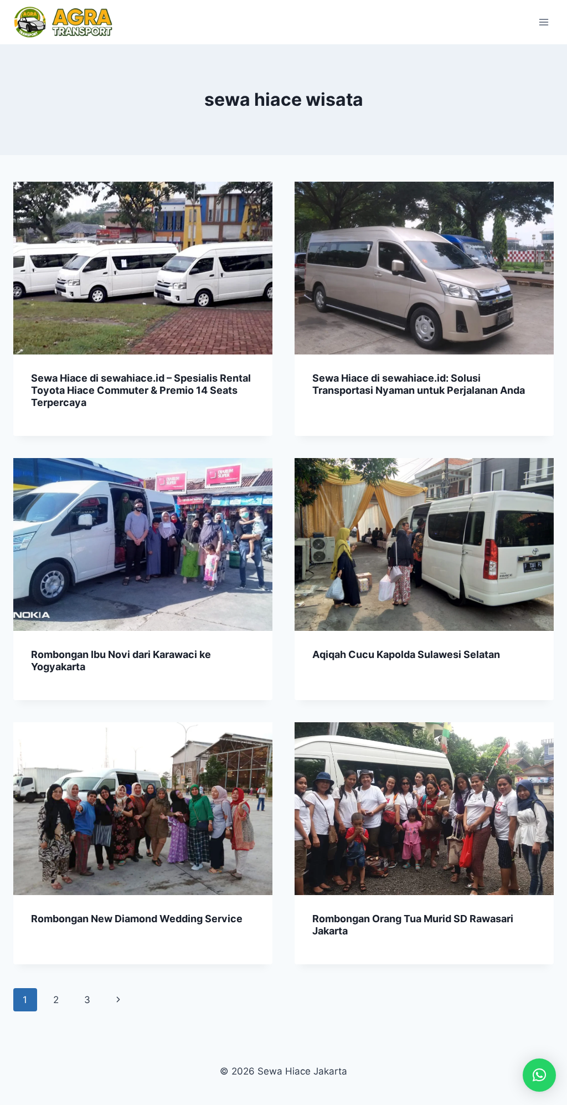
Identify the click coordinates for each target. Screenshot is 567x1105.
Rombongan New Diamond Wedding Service (137, 918)
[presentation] (142, 268)
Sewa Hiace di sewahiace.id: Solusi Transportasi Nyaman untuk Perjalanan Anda (418, 384)
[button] (539, 1075)
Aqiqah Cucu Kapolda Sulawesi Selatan (406, 654)
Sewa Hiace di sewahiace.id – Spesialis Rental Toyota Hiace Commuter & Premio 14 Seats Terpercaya (141, 390)
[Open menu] (543, 21)
